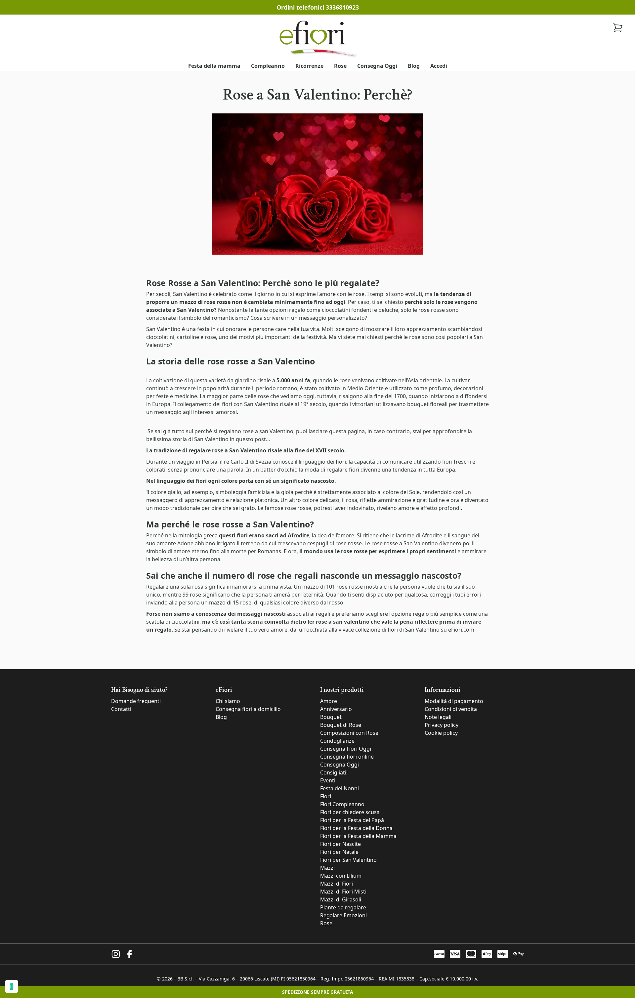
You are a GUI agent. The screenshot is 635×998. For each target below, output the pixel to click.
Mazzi (327, 867)
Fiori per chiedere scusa (350, 812)
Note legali (438, 717)
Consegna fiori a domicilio (248, 709)
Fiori (325, 796)
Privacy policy (441, 724)
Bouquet (331, 717)
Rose (340, 65)
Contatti (121, 709)
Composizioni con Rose (349, 732)
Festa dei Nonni (339, 788)
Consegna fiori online (347, 756)
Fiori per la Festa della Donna (356, 828)
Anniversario (336, 709)
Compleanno (268, 65)
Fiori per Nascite (340, 844)
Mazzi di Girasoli (340, 899)
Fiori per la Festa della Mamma (358, 836)
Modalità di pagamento (454, 701)
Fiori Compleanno (342, 804)
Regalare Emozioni (343, 915)
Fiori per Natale (339, 851)
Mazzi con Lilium (340, 875)
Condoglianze (337, 740)
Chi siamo (228, 701)
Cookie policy (441, 732)
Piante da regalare (343, 907)
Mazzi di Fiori (336, 883)
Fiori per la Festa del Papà (352, 820)
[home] (317, 38)
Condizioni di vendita (451, 709)
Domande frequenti (136, 701)
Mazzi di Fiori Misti (343, 891)
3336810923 (342, 7)
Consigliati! (334, 772)
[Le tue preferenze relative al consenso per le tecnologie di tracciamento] (11, 986)
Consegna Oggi (377, 65)
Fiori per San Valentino (348, 859)
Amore (328, 701)
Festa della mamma (214, 65)
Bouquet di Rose (340, 724)
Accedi (438, 65)
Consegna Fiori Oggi (345, 748)
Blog (414, 65)
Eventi (327, 780)
